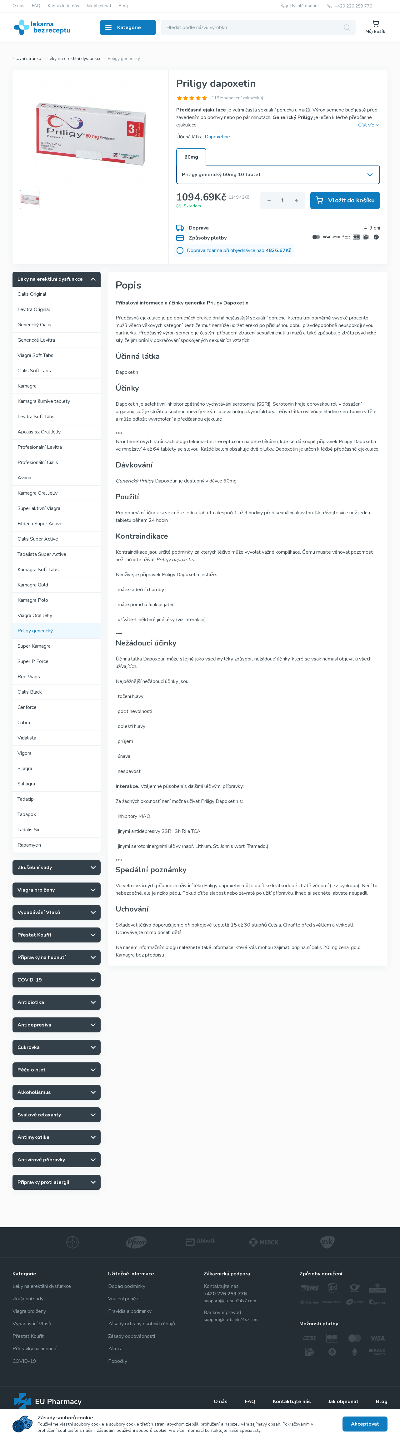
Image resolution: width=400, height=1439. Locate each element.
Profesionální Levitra (40, 447)
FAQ (36, 6)
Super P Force (33, 661)
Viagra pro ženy (29, 1311)
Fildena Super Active (40, 523)
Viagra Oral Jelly (35, 615)
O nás (18, 6)
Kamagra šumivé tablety (44, 401)
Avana (24, 477)
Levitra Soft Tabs (36, 416)
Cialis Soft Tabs (34, 370)
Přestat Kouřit (28, 1336)
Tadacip (26, 799)
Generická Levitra (36, 340)
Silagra (25, 768)
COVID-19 (24, 1361)
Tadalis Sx (28, 829)
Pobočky (117, 1361)
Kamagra (27, 386)
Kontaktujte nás (63, 6)
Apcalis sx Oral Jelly (39, 431)
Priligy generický (35, 630)
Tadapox (27, 814)
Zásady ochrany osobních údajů (141, 1323)
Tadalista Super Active (42, 554)
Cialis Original (32, 294)
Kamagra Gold (33, 584)
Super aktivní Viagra (39, 508)
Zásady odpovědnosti (131, 1336)
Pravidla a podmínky (130, 1311)
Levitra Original (34, 309)
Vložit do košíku (351, 200)
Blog (123, 6)
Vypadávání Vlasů (31, 1323)
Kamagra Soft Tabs (38, 569)
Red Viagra (30, 676)
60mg (191, 157)
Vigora (25, 753)
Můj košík (375, 31)
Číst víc (366, 124)
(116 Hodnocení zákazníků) (236, 98)
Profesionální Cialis (38, 462)
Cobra (24, 722)
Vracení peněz (123, 1298)
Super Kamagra (34, 646)
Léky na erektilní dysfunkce (75, 59)
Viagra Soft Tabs (35, 355)
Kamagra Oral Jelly (38, 493)
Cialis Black (30, 692)
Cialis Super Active (38, 539)
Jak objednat (99, 6)
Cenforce (27, 707)
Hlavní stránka (26, 59)
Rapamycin (29, 845)
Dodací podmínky (126, 1286)
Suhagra (26, 783)
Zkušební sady (27, 1298)
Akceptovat (365, 1424)
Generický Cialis (34, 324)
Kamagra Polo (33, 600)
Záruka (115, 1348)
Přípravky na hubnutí (34, 1348)
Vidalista (27, 737)
